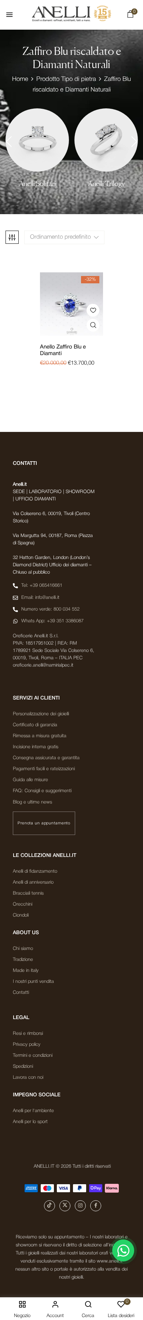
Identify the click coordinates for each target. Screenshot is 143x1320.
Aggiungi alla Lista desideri (93, 310)
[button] (130, 15)
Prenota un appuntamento (44, 823)
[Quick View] (93, 325)
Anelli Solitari (37, 183)
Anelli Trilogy (106, 183)
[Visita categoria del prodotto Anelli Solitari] (37, 140)
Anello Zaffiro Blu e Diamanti (63, 350)
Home (20, 79)
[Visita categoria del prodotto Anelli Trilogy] (106, 140)
